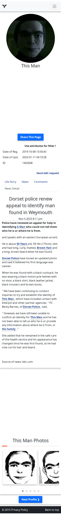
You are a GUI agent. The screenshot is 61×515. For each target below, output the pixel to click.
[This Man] (30, 38)
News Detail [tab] (12, 188)
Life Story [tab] (10, 182)
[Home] (4, 6)
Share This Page (30, 137)
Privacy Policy (19, 510)
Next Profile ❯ (30, 499)
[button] (23, 491)
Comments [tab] (41, 182)
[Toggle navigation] (54, 6)
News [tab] (25, 182)
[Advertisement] (30, 100)
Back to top (52, 510)
